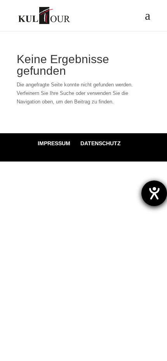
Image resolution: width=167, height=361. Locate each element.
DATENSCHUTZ (100, 143)
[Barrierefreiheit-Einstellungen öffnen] (154, 193)
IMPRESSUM (54, 143)
